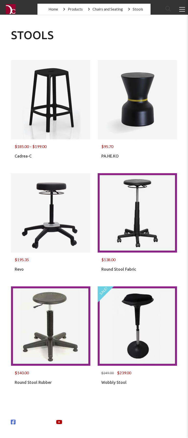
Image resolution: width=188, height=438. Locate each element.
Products (75, 9)
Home (53, 9)
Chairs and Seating (108, 9)
